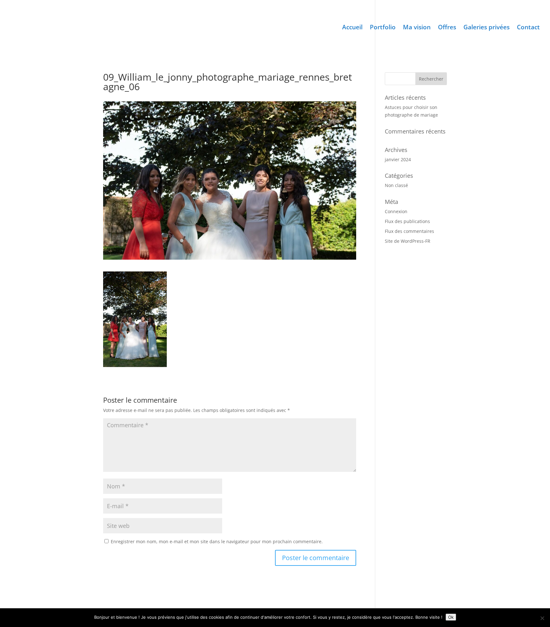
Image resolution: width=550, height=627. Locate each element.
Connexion (396, 211)
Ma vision (417, 28)
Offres (447, 28)
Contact (528, 28)
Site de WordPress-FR (407, 241)
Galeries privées (486, 28)
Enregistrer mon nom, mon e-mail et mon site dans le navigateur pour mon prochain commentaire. (217, 541)
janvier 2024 (398, 159)
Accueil (352, 28)
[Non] (542, 618)
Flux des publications (407, 221)
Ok (451, 617)
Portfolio (383, 28)
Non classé (396, 185)
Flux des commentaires (409, 231)
